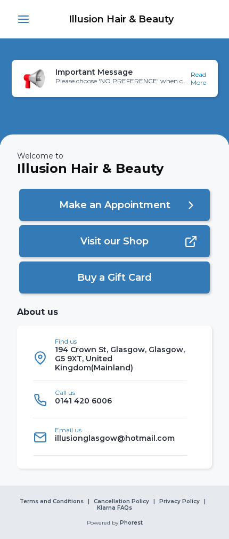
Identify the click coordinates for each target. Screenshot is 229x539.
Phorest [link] (131, 523)
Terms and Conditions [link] (52, 501)
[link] (121, 19)
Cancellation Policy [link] (121, 501)
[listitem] (110, 357)
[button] (23, 19)
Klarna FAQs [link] (114, 508)
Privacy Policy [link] (179, 501)
